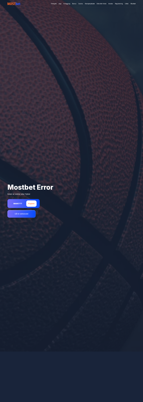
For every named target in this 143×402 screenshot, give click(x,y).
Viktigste (54, 3)
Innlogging (66, 3)
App (60, 3)
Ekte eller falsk (101, 3)
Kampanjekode (90, 3)
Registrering (119, 3)
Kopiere (31, 204)
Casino (80, 3)
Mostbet (133, 3)
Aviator (110, 3)
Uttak (126, 3)
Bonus (74, 3)
